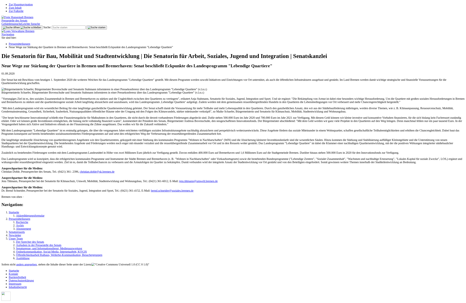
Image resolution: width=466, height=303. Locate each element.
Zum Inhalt (15, 7)
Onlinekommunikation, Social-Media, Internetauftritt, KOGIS (51, 251)
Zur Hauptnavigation (21, 4)
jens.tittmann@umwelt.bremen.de (198, 181)
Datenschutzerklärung (21, 280)
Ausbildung (22, 258)
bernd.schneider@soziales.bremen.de (172, 190)
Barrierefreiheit (17, 277)
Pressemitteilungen (19, 43)
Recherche (22, 222)
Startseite (14, 212)
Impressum (15, 283)
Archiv (20, 225)
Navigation (7, 34)
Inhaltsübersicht (18, 287)
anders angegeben (26, 264)
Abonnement (23, 228)
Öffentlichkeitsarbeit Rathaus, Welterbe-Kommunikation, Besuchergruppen (59, 255)
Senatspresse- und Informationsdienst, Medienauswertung (49, 248)
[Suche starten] (96, 28)
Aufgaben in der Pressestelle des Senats (38, 245)
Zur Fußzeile (16, 11)
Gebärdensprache (11, 23)
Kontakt (13, 273)
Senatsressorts (17, 232)
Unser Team (16, 238)
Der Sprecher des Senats (30, 241)
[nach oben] (6, 299)
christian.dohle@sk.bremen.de (97, 171)
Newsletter (15, 235)
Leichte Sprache (30, 23)
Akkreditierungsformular (30, 215)
